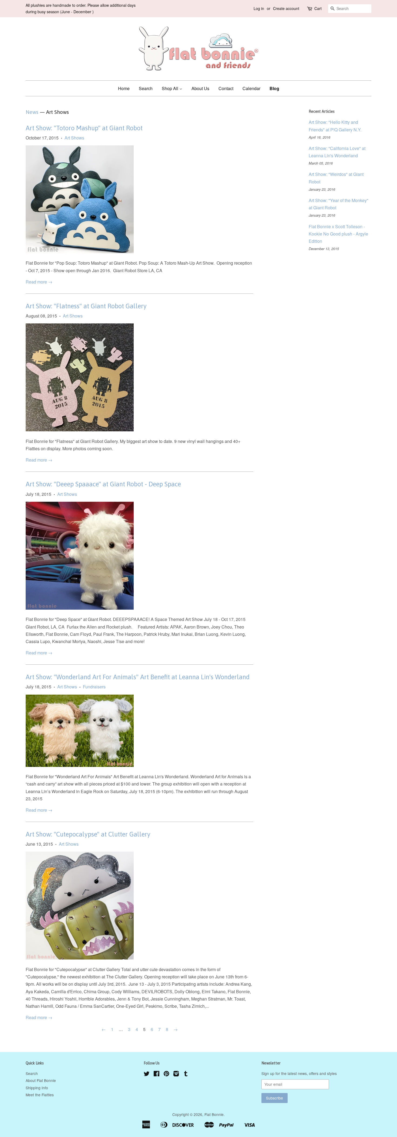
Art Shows (74, 138)
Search (146, 88)
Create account (286, 8)
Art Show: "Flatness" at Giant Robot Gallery (86, 306)
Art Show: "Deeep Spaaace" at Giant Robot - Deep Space (103, 484)
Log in (259, 8)
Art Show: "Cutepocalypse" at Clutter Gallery (88, 834)
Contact (225, 88)
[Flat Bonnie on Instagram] (176, 1074)
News (32, 112)
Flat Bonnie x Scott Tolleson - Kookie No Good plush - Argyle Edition (338, 233)
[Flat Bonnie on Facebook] (156, 1074)
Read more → (39, 282)
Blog (274, 88)
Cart (318, 8)
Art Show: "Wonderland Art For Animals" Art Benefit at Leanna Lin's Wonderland (138, 677)
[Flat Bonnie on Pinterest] (166, 1074)
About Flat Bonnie (41, 1080)
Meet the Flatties (40, 1094)
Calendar (251, 88)
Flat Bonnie (214, 1114)
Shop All (170, 88)
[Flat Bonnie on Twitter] (147, 1074)
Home (124, 88)
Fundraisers (94, 687)
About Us (200, 88)
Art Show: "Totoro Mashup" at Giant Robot (84, 128)
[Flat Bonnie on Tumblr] (186, 1074)
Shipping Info (37, 1087)
